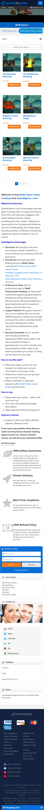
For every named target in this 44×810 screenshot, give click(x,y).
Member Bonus (28, 739)
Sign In (3, 7)
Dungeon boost (21, 272)
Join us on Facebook (14, 764)
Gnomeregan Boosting (9, 159)
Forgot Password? (21, 570)
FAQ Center (7, 745)
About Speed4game (10, 733)
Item (30, 279)
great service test (8, 679)
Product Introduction (11, 736)
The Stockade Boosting (9, 75)
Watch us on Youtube (15, 772)
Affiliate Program (29, 742)
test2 (4, 673)
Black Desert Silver (34, 798)
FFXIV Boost (15, 798)
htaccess (5, 668)
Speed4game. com (27, 198)
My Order (26, 736)
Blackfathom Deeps (29, 117)
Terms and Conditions (11, 751)
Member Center (28, 733)
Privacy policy (8, 748)
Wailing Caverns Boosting (31, 159)
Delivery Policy (9, 754)
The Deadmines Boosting (30, 75)
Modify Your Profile (29, 745)
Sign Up (11, 7)
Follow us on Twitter (14, 768)
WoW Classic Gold (9, 31)
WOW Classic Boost (23, 803)
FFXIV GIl (23, 798)
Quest (24, 279)
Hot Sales (26, 750)
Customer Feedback (10, 739)
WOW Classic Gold (24, 801)
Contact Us (7, 742)
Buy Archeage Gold (29, 753)
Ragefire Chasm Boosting (10, 117)
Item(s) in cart (37, 7)
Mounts (37, 279)
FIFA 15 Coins (27, 756)
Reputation (16, 279)
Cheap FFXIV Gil (28, 759)
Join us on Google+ (14, 776)
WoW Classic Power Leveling (31, 31)
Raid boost (34, 272)
